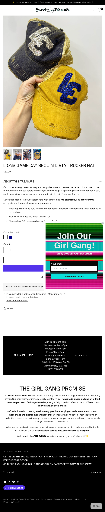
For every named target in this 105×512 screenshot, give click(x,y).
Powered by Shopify (11, 502)
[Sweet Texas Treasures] (52, 10)
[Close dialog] (102, 223)
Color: (11, 232)
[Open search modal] (94, 10)
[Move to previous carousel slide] (93, 325)
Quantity (8, 244)
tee (62, 199)
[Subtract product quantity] (6, 250)
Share (10, 309)
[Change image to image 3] (27, 154)
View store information (17, 300)
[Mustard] (5, 237)
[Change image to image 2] (17, 154)
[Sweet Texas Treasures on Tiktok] (18, 482)
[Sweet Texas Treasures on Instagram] (9, 482)
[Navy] (11, 237)
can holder (86, 199)
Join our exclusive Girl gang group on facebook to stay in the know (47, 464)
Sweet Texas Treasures (28, 499)
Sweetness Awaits (74, 276)
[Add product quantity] (14, 250)
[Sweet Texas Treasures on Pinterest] (13, 482)
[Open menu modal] (5, 10)
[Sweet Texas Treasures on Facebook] (5, 482)
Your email (56, 264)
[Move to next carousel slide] (99, 325)
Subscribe (96, 472)
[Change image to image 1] (8, 154)
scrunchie (70, 199)
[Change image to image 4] (37, 154)
